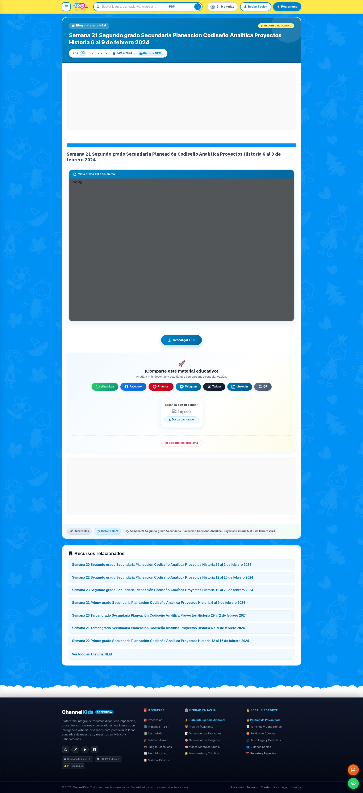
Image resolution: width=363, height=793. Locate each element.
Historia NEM (96, 25)
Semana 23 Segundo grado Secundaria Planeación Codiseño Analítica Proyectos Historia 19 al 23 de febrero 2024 (162, 590)
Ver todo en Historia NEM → (94, 654)
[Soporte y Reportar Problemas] (353, 769)
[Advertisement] (181, 100)
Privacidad (237, 787)
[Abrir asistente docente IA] (353, 783)
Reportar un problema (183, 442)
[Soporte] (94, 749)
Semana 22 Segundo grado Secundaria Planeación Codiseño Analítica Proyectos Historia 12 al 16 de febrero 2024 (162, 577)
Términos (252, 787)
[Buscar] (197, 6)
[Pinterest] (75, 749)
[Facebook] (65, 749)
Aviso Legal (280, 787)
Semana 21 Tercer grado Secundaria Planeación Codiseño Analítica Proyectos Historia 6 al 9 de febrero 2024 (158, 628)
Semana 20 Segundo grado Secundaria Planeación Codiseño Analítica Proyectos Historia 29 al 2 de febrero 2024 (161, 564)
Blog (79, 25)
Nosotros (296, 787)
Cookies (266, 787)
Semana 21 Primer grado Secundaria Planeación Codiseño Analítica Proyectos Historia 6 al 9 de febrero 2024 (158, 602)
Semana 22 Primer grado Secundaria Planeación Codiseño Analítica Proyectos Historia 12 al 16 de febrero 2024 (160, 641)
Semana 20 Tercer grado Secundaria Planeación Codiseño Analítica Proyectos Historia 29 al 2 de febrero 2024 (159, 615)
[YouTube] (85, 749)
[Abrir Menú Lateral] (66, 6)
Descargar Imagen (183, 419)
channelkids (98, 53)
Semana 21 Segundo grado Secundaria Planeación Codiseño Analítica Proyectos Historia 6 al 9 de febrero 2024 (202, 531)
